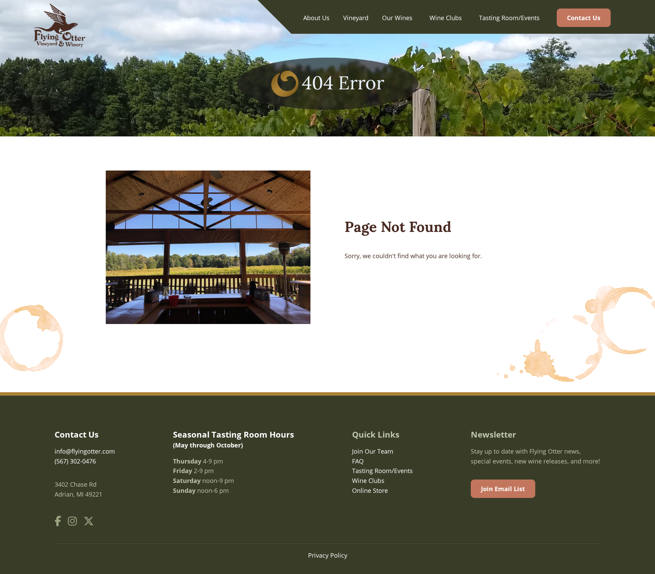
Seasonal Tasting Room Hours (233, 439)
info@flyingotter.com (85, 451)
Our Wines (397, 18)
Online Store (370, 490)
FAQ (358, 461)
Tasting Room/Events (509, 18)
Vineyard (355, 18)
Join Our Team (372, 451)
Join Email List (503, 489)
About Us (316, 18)
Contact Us (583, 18)
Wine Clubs (446, 18)
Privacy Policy (327, 555)
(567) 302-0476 (75, 461)
